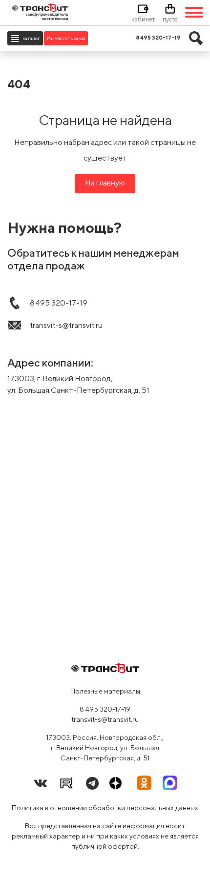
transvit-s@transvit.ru (105, 719)
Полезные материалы (105, 691)
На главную (105, 182)
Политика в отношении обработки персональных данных (105, 808)
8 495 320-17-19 (105, 709)
